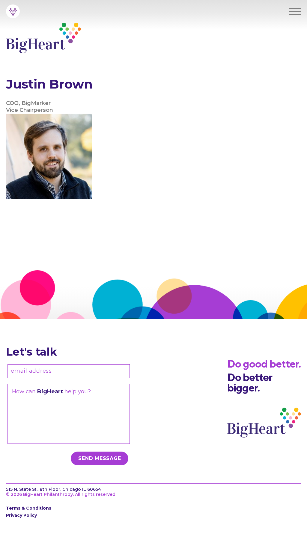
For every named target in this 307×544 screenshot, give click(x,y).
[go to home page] (13, 11)
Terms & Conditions (28, 508)
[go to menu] (295, 11)
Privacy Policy (21, 515)
